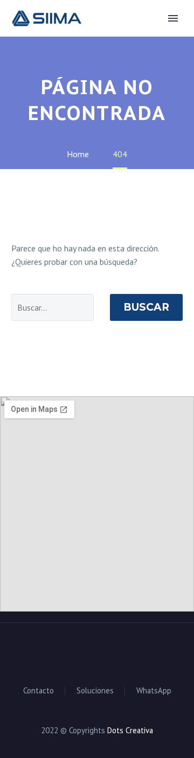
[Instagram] (97, 652)
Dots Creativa (130, 730)
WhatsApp (153, 691)
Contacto (38, 691)
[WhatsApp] (111, 652)
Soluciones (95, 691)
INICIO (112, 35)
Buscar (146, 307)
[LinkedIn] (83, 652)
